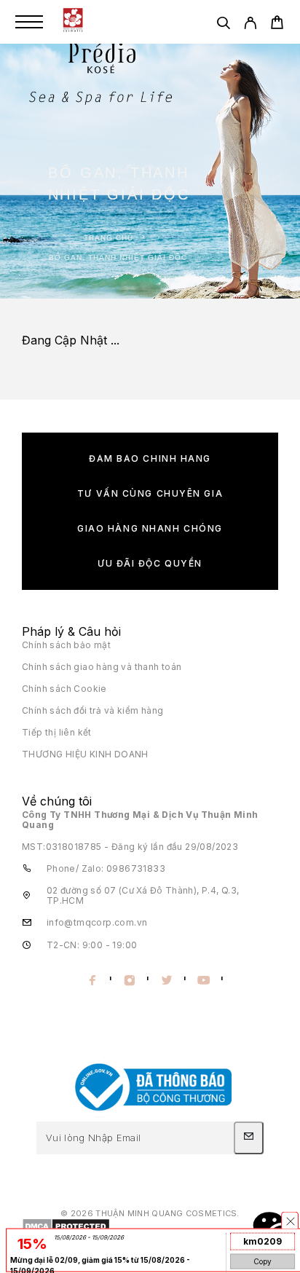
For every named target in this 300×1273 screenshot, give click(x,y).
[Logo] (72, 21)
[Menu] (29, 22)
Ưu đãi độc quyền (150, 563)
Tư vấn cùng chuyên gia (150, 493)
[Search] (223, 25)
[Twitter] (166, 980)
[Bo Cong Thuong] (150, 1114)
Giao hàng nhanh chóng (150, 528)
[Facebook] (92, 980)
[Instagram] (129, 980)
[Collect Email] (249, 1138)
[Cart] (277, 24)
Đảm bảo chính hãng (150, 458)
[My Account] (250, 25)
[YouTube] (203, 980)
